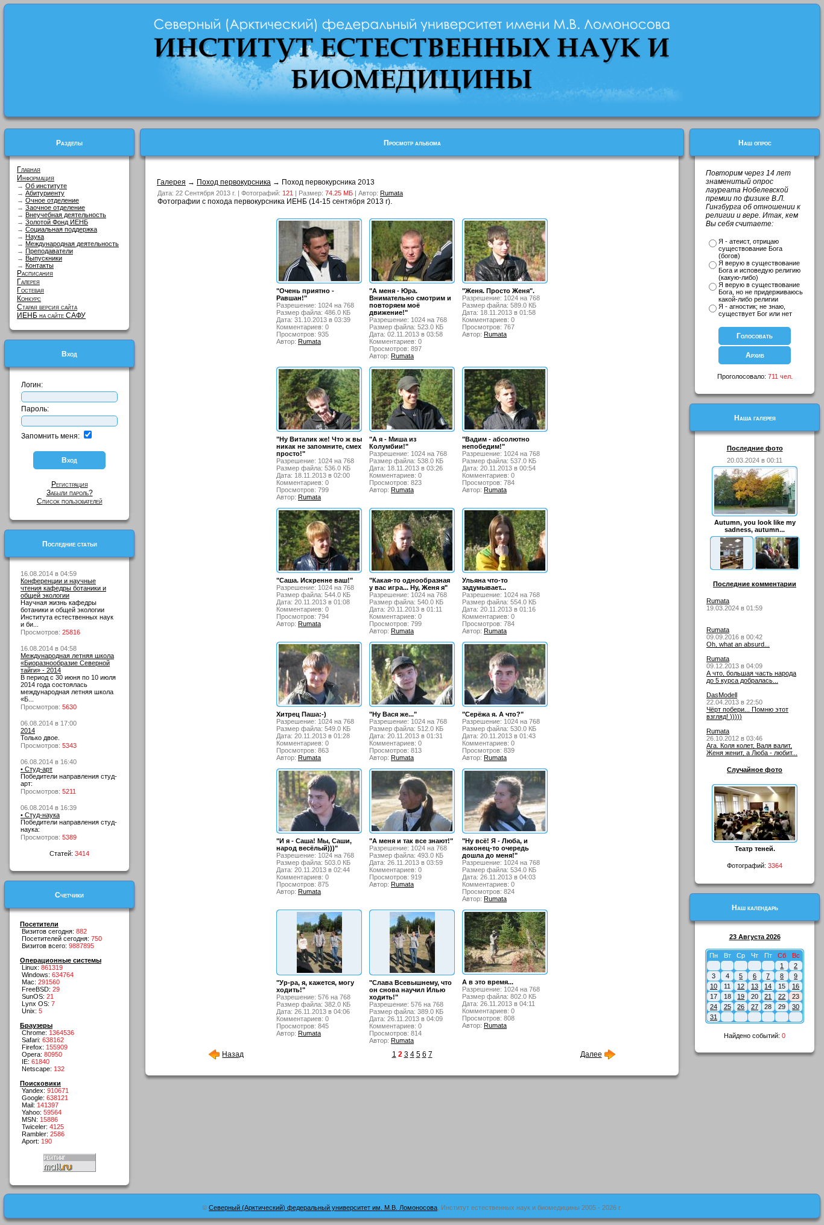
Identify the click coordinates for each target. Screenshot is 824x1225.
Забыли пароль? (69, 493)
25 (727, 1006)
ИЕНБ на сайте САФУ (51, 315)
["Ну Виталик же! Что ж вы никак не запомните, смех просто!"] (319, 427)
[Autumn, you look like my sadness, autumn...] (754, 511)
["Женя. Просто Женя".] (504, 278)
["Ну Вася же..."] (412, 702)
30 (795, 1006)
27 (754, 1006)
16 (795, 986)
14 (768, 986)
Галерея (28, 281)
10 (713, 986)
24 (713, 1006)
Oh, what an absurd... (738, 644)
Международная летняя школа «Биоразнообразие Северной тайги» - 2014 (67, 663)
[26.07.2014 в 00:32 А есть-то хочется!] (777, 566)
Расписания (35, 273)
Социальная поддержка (61, 229)
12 (740, 986)
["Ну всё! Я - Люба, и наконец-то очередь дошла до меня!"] (504, 829)
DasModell (721, 694)
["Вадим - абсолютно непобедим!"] (504, 427)
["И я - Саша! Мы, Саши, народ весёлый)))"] (319, 829)
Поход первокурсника (234, 182)
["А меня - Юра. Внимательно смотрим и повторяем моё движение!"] (412, 278)
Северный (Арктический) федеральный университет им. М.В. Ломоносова (323, 1207)
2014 (28, 730)
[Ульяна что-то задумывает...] (504, 568)
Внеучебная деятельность (65, 214)
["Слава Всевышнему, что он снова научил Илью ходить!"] (412, 970)
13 (754, 986)
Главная (28, 169)
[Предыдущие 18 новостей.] (214, 1058)
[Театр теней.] (754, 838)
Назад (233, 1054)
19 (740, 996)
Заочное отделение (55, 207)
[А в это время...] (504, 970)
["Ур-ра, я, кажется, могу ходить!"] (319, 970)
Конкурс (29, 298)
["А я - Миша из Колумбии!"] (412, 427)
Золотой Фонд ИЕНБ (56, 222)
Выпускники (43, 258)
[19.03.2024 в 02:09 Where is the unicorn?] (731, 566)
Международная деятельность (72, 243)
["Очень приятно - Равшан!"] (319, 278)
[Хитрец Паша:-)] (319, 702)
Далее (591, 1054)
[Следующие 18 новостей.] (610, 1058)
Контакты (39, 265)
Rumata (391, 193)
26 (740, 1006)
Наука (34, 236)
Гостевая (30, 290)
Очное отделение (52, 200)
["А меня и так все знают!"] (412, 829)
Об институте (46, 185)
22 (781, 996)
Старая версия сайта (47, 307)
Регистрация (69, 484)
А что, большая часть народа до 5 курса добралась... (751, 676)
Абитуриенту (45, 193)
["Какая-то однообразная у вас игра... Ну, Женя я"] (412, 568)
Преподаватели (49, 251)
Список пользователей (70, 501)
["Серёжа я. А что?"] (504, 702)
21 (768, 996)
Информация (35, 178)
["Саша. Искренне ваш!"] (319, 568)
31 (713, 1017)
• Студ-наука (40, 814)
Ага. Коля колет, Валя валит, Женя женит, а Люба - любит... (751, 749)
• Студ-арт (36, 769)
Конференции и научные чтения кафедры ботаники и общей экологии (63, 588)
